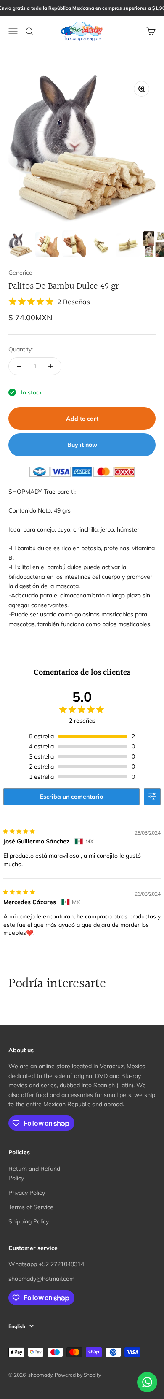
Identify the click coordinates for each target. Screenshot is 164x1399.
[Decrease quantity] (19, 366)
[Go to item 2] (47, 245)
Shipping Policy (28, 1221)
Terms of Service (30, 1207)
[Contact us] (147, 1382)
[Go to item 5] (128, 246)
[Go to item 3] (74, 244)
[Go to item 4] (101, 246)
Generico (20, 272)
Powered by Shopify (78, 1375)
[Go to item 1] (20, 246)
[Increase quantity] (50, 366)
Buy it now (82, 444)
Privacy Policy (26, 1192)
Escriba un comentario (71, 796)
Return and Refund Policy (34, 1173)
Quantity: (20, 349)
